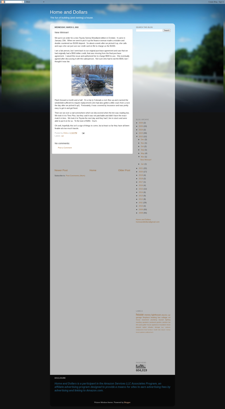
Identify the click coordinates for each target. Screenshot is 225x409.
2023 (141, 133)
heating (154, 317)
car (62, 136)
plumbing (154, 320)
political (148, 332)
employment (140, 330)
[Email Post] (82, 133)
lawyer (163, 330)
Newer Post (61, 170)
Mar (143, 157)
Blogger (127, 402)
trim (137, 325)
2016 (141, 185)
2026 (141, 123)
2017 (141, 182)
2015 (141, 189)
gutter (144, 325)
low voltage (162, 317)
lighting (167, 320)
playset (138, 327)
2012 (141, 199)
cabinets (167, 327)
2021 (141, 168)
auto (140, 325)
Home (93, 170)
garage (139, 317)
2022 (141, 137)
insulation (162, 325)
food (145, 330)
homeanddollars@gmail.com (148, 222)
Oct (142, 146)
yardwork (152, 322)
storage (157, 327)
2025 (141, 126)
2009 (141, 209)
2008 (141, 213)
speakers (145, 322)
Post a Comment (65, 148)
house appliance (153, 325)
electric (164, 315)
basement (145, 320)
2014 (141, 192)
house (140, 314)
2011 (141, 203)
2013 (141, 196)
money (147, 315)
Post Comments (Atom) (75, 176)
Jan (142, 164)
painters (142, 332)
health (155, 330)
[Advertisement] (92, 161)
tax (169, 322)
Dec (143, 140)
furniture (150, 330)
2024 (141, 130)
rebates (150, 327)
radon (144, 327)
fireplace (146, 317)
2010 (141, 206)
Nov (143, 143)
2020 (141, 172)
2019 (141, 175)
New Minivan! (145, 160)
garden (159, 322)
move (168, 325)
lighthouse (156, 315)
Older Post (124, 170)
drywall (161, 320)
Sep (143, 150)
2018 (141, 179)
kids (159, 330)
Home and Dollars (69, 12)
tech (152, 332)
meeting (139, 322)
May (143, 153)
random (165, 322)
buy (162, 327)
